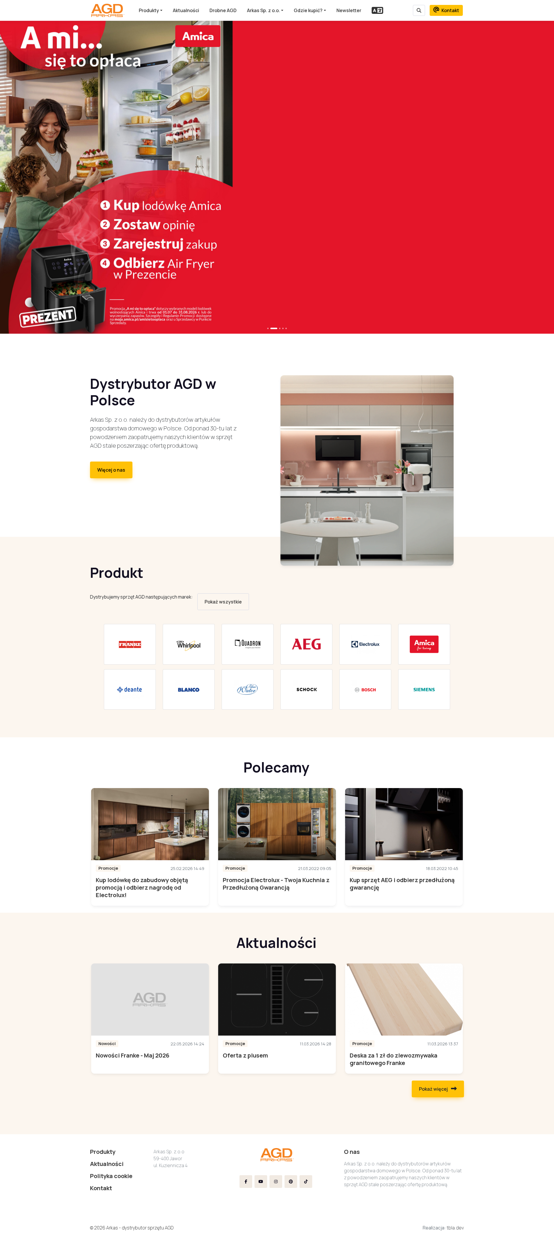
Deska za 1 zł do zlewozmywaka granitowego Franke (393, 1059)
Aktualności (186, 10)
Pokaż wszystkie (223, 602)
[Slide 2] (279, 328)
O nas (352, 1152)
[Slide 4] (286, 328)
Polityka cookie (111, 1176)
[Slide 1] (273, 328)
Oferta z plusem (245, 1055)
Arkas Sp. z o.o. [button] (263, 10)
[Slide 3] (283, 328)
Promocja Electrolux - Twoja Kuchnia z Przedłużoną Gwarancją (276, 883)
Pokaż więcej (434, 1089)
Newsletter (348, 10)
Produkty (149, 10)
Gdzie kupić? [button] (308, 10)
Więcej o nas (111, 470)
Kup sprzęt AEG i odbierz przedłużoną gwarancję (402, 883)
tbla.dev (455, 1228)
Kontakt (450, 10)
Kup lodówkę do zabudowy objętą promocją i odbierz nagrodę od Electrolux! (142, 887)
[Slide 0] (268, 328)
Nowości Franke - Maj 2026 (132, 1055)
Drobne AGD (223, 10)
